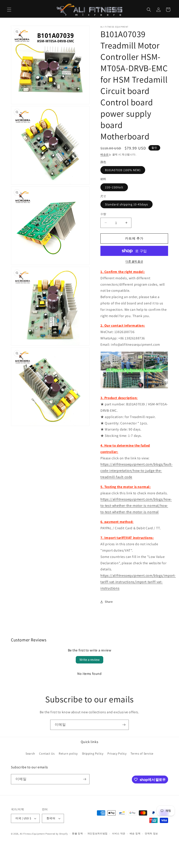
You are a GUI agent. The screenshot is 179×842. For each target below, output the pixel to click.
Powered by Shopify (56, 833)
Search (30, 753)
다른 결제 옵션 (134, 261)
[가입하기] (124, 725)
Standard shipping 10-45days (126, 204)
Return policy (68, 753)
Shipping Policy (92, 753)
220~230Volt (114, 187)
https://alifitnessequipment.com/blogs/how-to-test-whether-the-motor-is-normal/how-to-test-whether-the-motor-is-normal (136, 505)
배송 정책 (135, 833)
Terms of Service (142, 753)
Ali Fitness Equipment (32, 833)
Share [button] (109, 602)
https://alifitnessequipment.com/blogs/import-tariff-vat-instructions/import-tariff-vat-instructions (138, 581)
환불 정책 (77, 833)
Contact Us (47, 753)
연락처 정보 (151, 833)
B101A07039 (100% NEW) (123, 170)
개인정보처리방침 (97, 833)
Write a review (89, 659)
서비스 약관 (118, 833)
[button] (9, 9)
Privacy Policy (116, 753)
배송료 (104, 154)
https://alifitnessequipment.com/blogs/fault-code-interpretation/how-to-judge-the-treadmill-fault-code (136, 470)
